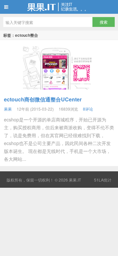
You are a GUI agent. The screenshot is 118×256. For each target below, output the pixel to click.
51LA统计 (102, 179)
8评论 (88, 109)
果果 (8, 109)
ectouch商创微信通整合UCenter (43, 99)
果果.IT (59, 7)
